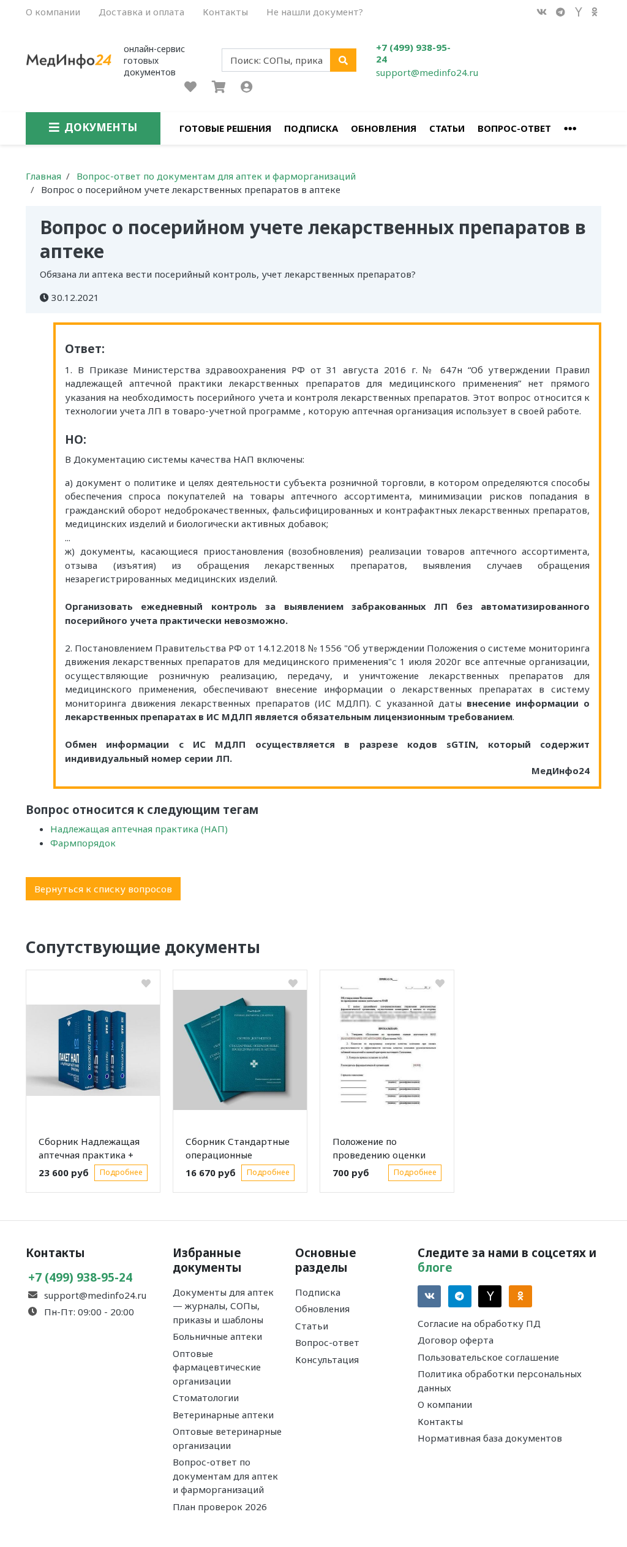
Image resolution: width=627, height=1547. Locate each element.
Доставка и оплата (141, 12)
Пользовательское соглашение (488, 1357)
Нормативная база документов (490, 1438)
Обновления (383, 128)
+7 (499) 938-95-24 (413, 53)
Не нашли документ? (314, 12)
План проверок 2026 (220, 1506)
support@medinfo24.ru (427, 72)
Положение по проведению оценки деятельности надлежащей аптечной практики (383, 1150)
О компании (53, 12)
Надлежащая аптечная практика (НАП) (139, 829)
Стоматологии (206, 1397)
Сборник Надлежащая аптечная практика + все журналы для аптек (91, 1150)
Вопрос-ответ (514, 128)
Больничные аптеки (217, 1336)
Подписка (311, 128)
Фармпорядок (83, 843)
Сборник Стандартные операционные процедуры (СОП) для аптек (238, 1150)
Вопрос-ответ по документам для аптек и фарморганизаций (225, 1476)
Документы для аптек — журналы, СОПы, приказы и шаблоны (223, 1306)
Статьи (447, 128)
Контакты (225, 12)
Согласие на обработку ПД (479, 1323)
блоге (435, 1267)
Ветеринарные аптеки (223, 1414)
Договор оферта (456, 1340)
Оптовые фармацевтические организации (217, 1367)
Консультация (327, 1359)
